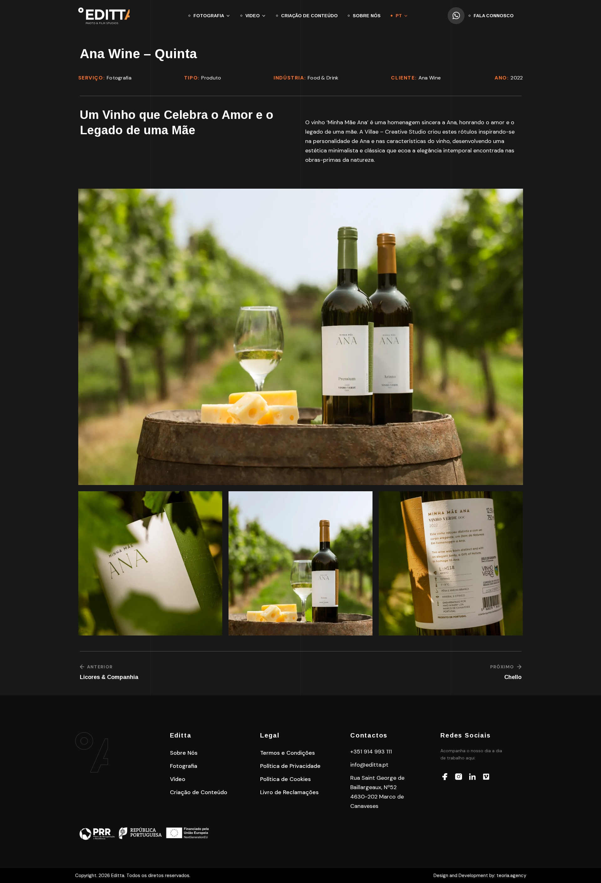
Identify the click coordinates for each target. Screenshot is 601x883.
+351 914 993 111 (371, 751)
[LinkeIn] (472, 776)
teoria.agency (511, 875)
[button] (184, 753)
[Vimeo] (486, 776)
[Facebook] (445, 776)
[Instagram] (458, 776)
